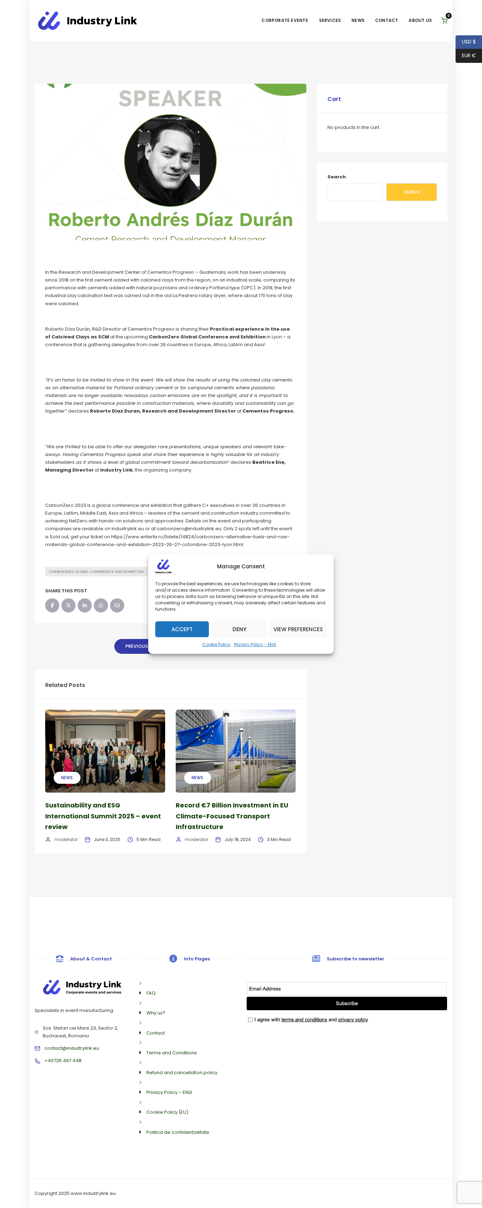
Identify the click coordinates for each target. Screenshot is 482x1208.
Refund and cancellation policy (181, 1072)
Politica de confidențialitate (177, 1132)
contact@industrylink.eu (71, 1048)
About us (420, 20)
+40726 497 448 (63, 1060)
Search (336, 176)
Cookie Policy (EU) (167, 1112)
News (357, 20)
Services (330, 20)
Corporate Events (284, 20)
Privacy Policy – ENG (255, 644)
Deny (239, 629)
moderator (66, 839)
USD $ (466, 41)
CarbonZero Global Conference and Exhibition (96, 571)
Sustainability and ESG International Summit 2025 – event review (103, 816)
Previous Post (143, 646)
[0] (444, 20)
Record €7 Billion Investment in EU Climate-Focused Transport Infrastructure (232, 816)
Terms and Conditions (171, 1052)
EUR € (466, 55)
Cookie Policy (216, 644)
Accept (182, 629)
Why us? (155, 1012)
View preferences (298, 629)
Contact (386, 20)
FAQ (151, 993)
